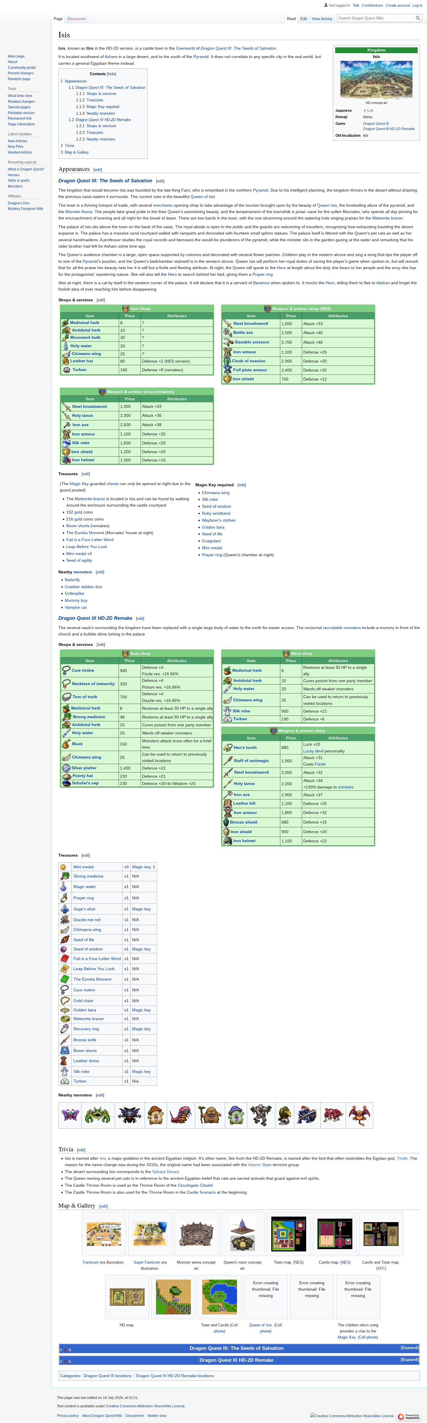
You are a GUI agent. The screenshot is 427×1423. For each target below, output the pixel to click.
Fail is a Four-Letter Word (90, 539)
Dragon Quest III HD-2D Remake (389, 129)
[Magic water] (63, 886)
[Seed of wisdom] (63, 949)
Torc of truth (85, 696)
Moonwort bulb (85, 337)
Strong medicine (89, 716)
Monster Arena (78, 211)
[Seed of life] (65, 939)
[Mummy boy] (261, 1115)
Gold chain (83, 1000)
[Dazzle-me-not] (65, 919)
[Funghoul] (155, 1115)
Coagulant (211, 540)
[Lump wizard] (210, 1115)
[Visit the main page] (25, 23)
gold (78, 512)
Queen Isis (327, 205)
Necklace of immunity (93, 683)
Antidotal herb (86, 330)
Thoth (402, 1158)
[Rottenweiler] (333, 1115)
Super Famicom (147, 1262)
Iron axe (81, 424)
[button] (410, 1347)
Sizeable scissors (252, 342)
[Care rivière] (64, 989)
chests (113, 483)
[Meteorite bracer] (65, 1018)
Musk (77, 743)
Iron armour (244, 352)
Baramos (261, 282)
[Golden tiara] (64, 1010)
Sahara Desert (165, 1171)
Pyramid (201, 56)
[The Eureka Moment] (64, 979)
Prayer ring (262, 274)
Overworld (185, 48)
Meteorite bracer (387, 218)
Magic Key (79, 483)
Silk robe (80, 442)
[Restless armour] (307, 1115)
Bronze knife (84, 1039)
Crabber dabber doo (83, 586)
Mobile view (157, 1416)
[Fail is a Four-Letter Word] (64, 958)
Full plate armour (250, 370)
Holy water (81, 345)
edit (98, 169)
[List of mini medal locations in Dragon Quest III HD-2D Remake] (63, 866)
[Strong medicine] (65, 875)
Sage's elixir (84, 909)
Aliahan (383, 282)
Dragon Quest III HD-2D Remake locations (175, 1375)
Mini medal (76, 553)
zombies (346, 787)
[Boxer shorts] (64, 1050)
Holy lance (82, 415)
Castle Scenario (201, 1192)
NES (298, 1262)
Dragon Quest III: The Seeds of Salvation (238, 48)
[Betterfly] (70, 1115)
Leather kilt (244, 803)
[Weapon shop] (125, 308)
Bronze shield (243, 821)
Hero (281, 267)
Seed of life (212, 534)
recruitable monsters (342, 627)
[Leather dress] (63, 1060)
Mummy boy (76, 600)
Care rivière (83, 670)
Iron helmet (83, 459)
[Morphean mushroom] (236, 1115)
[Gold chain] (65, 1000)
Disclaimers (134, 1416)
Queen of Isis (203, 196)
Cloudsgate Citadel (195, 1185)
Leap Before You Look (86, 546)
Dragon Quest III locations (108, 1375)
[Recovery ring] (64, 1028)
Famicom (91, 1262)
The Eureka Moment (85, 532)
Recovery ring (86, 1028)
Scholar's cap (85, 783)
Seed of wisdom (216, 506)
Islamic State (260, 1164)
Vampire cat (76, 607)
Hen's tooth (245, 747)
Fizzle (320, 764)
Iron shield (243, 379)
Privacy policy (68, 1416)
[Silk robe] (64, 1071)
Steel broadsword (250, 323)
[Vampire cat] (360, 1115)
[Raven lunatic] (284, 1115)
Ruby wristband (216, 513)
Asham (111, 56)
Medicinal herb (84, 322)
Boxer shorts (77, 525)
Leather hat (81, 361)
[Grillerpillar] (180, 1115)
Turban (80, 369)
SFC (381, 1268)
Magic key (141, 866)
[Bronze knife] (65, 1039)
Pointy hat (83, 776)
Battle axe (243, 332)
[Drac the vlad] (130, 1115)
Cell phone (368, 1337)
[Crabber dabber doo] (98, 1115)
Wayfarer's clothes (219, 520)
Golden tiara (213, 527)
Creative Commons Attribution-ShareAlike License (145, 1406)
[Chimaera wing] (64, 929)
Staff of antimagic (251, 760)
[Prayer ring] (63, 897)
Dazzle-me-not (87, 919)
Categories (70, 1375)
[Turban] (64, 1081)
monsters (82, 572)
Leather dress (86, 1060)
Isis (103, 1158)
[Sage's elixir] (64, 908)
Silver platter (83, 767)
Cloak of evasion (248, 361)
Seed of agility (79, 560)
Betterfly (72, 579)
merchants (163, 205)
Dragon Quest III (376, 124)
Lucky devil (313, 751)
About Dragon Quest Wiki (102, 1416)
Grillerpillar (75, 593)
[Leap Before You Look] (64, 968)
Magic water (84, 886)
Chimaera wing (86, 353)
